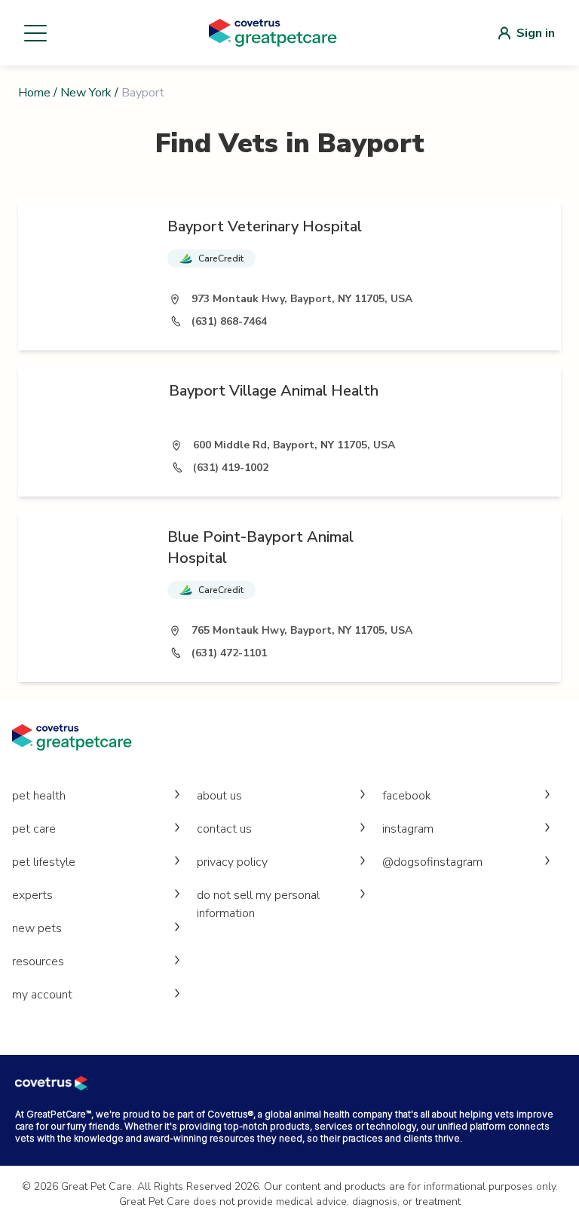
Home (34, 92)
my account (42, 994)
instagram (407, 829)
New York (86, 92)
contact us (224, 829)
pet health (39, 795)
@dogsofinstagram (432, 862)
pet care (34, 829)
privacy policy (232, 862)
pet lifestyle (43, 862)
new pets (37, 928)
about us (219, 795)
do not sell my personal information (258, 904)
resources (38, 961)
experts (32, 895)
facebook (406, 795)
